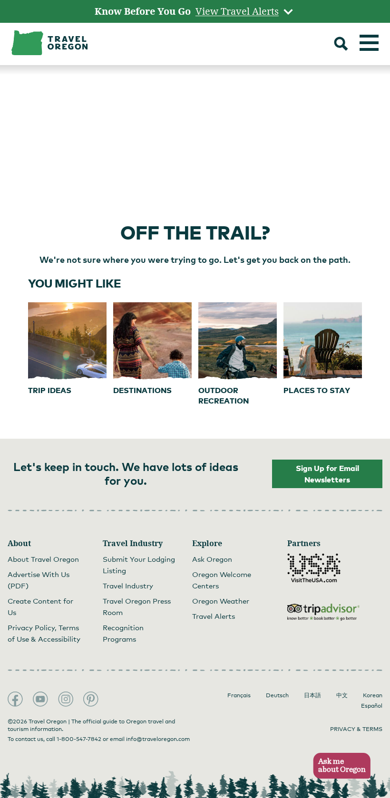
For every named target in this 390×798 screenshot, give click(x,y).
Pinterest (90, 699)
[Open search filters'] (341, 45)
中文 (342, 695)
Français (239, 695)
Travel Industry (128, 585)
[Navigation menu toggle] (369, 43)
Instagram (65, 699)
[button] (339, 766)
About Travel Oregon (43, 559)
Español (371, 705)
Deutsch (277, 695)
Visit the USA (314, 568)
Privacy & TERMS (356, 729)
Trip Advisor (323, 612)
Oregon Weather (220, 600)
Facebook (15, 699)
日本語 (312, 695)
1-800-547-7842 (79, 739)
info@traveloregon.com (158, 739)
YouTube (40, 699)
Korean (372, 695)
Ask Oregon (212, 559)
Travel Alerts (213, 616)
